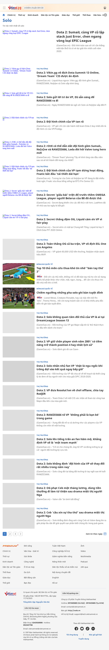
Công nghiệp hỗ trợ (61, 551)
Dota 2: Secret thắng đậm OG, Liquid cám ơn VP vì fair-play (69, 220)
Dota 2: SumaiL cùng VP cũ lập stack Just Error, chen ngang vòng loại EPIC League (80, 36)
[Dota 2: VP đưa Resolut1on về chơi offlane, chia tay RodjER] (19, 395)
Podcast (84, 561)
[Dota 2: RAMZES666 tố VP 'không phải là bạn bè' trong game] (19, 420)
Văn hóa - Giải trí (101, 15)
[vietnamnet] (14, 9)
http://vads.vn (74, 610)
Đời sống (28, 546)
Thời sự (21, 15)
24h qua (84, 567)
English (55, 577)
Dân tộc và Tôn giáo (50, 15)
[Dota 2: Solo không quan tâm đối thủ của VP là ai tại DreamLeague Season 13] (19, 322)
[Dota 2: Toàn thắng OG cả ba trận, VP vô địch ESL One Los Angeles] (19, 249)
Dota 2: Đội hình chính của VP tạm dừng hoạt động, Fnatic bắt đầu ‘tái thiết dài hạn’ (70, 172)
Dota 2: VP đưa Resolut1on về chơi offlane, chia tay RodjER (70, 391)
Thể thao (87, 15)
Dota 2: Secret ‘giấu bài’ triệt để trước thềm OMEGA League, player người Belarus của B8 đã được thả (71, 196)
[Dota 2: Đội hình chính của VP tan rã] (19, 127)
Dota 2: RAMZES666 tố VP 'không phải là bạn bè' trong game (68, 416)
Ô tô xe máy (29, 567)
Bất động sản (30, 577)
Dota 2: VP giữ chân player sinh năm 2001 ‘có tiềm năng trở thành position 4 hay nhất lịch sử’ (69, 343)
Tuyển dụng (84, 639)
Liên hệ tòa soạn (32, 608)
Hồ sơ (54, 583)
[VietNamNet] (4, 15)
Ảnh (82, 546)
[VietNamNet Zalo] (93, 630)
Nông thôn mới (59, 561)
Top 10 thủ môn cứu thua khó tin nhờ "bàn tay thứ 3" (70, 269)
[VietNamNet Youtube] (82, 630)
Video (83, 551)
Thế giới (76, 15)
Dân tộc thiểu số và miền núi (65, 567)
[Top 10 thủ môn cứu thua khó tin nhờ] (19, 273)
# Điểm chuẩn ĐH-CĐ (33, 7)
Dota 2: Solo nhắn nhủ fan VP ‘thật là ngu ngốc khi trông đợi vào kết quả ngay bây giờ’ (69, 367)
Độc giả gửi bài (95, 634)
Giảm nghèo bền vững (62, 556)
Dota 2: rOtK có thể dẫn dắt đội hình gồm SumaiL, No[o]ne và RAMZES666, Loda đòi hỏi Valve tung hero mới (71, 149)
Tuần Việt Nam (58, 546)
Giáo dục (66, 15)
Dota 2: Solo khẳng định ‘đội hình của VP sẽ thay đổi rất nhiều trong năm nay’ (70, 465)
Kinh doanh (33, 15)
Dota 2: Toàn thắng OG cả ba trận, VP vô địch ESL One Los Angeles (71, 245)
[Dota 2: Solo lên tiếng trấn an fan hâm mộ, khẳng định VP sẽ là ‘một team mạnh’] (19, 444)
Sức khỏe (28, 556)
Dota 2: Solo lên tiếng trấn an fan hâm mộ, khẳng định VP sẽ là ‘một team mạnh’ (69, 440)
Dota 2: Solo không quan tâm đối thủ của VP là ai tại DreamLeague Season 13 (70, 318)
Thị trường (42, 69)
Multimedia (86, 556)
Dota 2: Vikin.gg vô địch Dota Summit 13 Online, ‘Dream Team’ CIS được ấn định (68, 74)
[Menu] (4, 7)
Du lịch (27, 572)
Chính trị (11, 15)
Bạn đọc (27, 583)
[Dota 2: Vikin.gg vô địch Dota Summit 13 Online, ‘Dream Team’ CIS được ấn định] (19, 78)
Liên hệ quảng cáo (70, 593)
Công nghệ (29, 561)
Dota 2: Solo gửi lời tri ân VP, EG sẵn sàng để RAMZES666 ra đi (65, 98)
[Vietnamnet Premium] (11, 547)
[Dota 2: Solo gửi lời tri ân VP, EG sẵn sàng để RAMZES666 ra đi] (19, 102)
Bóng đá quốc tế (45, 264)
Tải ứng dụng (72, 634)
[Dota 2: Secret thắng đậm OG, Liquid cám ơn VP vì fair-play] (19, 224)
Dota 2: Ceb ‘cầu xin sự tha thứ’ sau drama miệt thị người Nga (70, 514)
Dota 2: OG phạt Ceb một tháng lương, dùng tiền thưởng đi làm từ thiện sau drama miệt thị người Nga (69, 491)
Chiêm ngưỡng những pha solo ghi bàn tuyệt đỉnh (70, 292)
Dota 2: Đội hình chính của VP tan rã (60, 121)
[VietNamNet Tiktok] (87, 630)
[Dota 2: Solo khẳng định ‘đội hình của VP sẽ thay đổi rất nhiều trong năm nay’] (19, 469)
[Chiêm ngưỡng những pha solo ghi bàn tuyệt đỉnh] (19, 298)
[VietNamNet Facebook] (76, 630)
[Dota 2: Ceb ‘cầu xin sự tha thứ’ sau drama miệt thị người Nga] (19, 518)
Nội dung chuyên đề (61, 572)
